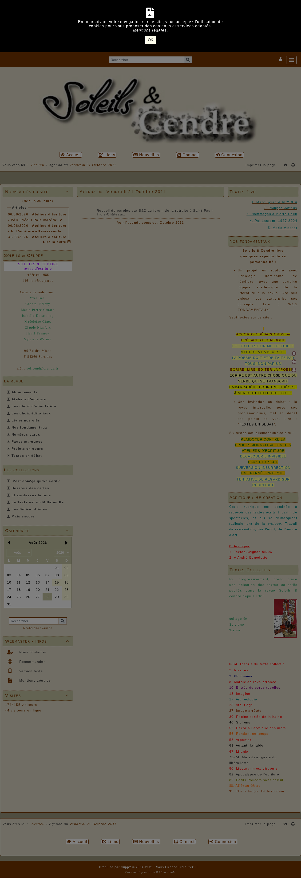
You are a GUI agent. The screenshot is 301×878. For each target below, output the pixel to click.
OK (150, 40)
